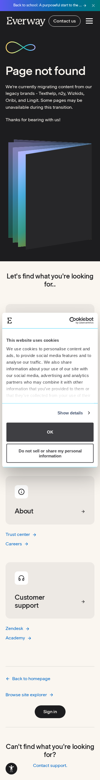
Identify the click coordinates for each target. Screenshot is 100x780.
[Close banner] (93, 5)
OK (50, 432)
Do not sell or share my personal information (50, 453)
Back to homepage (31, 678)
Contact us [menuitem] (64, 21)
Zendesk (14, 628)
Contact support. (50, 765)
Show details (70, 413)
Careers (14, 543)
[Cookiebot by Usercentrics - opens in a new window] (71, 320)
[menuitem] (11, 768)
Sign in (50, 711)
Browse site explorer (26, 694)
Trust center (18, 534)
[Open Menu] (89, 21)
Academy (15, 637)
